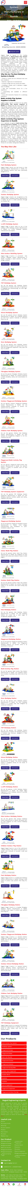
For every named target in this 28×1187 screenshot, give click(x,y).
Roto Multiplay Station (8, 698)
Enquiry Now (14, 51)
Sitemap (4, 1125)
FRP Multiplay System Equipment (12, 491)
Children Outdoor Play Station (11, 846)
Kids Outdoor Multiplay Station (11, 816)
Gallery (3, 1129)
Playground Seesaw (7, 1064)
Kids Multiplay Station (8, 609)
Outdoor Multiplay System (10, 194)
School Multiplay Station (9, 757)
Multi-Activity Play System (9, 1043)
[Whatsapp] (14, 1184)
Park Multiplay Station (8, 875)
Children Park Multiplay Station (11, 993)
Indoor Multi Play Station (9, 550)
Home (9, 20)
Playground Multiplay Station (11, 639)
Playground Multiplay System (11, 521)
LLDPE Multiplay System (9, 224)
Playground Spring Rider (9, 1067)
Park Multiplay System (8, 165)
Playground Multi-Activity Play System (11, 461)
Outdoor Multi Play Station (10, 580)
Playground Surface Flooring (10, 1092)
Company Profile (6, 1123)
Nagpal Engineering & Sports (14, 1100)
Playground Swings (7, 1050)
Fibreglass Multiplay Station (10, 905)
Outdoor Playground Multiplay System (14, 401)
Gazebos (4, 1078)
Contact (4, 1133)
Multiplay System (7, 1046)
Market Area (5, 1136)
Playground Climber (7, 1060)
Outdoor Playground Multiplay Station (14, 934)
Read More (5, 175)
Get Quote (15, 175)
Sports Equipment (7, 1085)
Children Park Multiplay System (12, 430)
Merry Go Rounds (7, 1057)
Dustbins (4, 1081)
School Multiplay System (9, 312)
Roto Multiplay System (9, 342)
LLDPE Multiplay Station (9, 787)
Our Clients (5, 1131)
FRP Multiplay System (8, 283)
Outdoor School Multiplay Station (12, 964)
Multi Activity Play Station (10, 669)
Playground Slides (7, 1053)
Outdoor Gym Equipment (9, 1071)
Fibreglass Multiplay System (10, 371)
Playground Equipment (8, 1088)
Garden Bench (6, 1074)
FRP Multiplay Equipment (10, 1023)
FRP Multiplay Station (8, 728)
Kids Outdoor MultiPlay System (11, 253)
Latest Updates (6, 1127)
